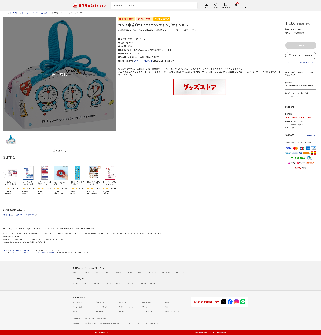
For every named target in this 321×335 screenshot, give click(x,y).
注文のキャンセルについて (25, 215)
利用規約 (76, 323)
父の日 (98, 273)
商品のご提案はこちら (151, 323)
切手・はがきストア (79, 283)
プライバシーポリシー (134, 323)
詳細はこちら (311, 135)
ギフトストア (96, 283)
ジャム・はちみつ (102, 307)
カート (236, 7)
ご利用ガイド (77, 319)
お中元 (108, 273)
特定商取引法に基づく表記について (112, 323)
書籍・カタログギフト (172, 311)
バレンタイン (166, 273)
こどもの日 (86, 273)
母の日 (75, 273)
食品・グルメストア (113, 283)
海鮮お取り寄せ (101, 302)
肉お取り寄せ (123, 302)
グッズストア (130, 283)
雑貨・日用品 (100, 311)
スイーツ (122, 311)
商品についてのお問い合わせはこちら (301, 62)
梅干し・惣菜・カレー (80, 307)
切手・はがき (77, 302)
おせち (140, 273)
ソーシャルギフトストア (148, 283)
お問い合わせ (101, 319)
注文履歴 (216, 7)
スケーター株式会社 (143, 60)
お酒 (166, 307)
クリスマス (152, 273)
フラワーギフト (147, 311)
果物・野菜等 (146, 302)
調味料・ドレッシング (126, 307)
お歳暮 (130, 273)
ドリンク (145, 307)
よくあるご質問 (89, 319)
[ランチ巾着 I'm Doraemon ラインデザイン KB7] (11, 140)
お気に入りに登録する (303, 55)
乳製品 (167, 302)
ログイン (206, 7)
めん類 (75, 311)
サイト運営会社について (89, 323)
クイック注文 (225, 7)
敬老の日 (119, 273)
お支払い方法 (7, 215)
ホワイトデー (180, 273)
